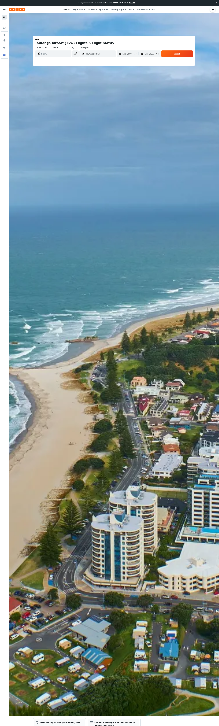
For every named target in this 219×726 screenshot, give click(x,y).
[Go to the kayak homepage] (17, 9)
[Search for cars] (4, 27)
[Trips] (4, 47)
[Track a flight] (4, 40)
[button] (216, 3)
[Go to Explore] (4, 35)
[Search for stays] (4, 22)
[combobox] (41, 47)
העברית (132, 3)
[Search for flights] (4, 17)
